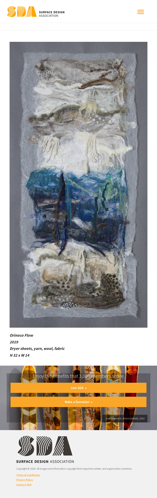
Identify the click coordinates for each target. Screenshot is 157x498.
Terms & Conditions (28, 475)
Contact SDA (23, 484)
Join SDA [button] (76, 388)
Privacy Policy (24, 480)
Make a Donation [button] (77, 402)
